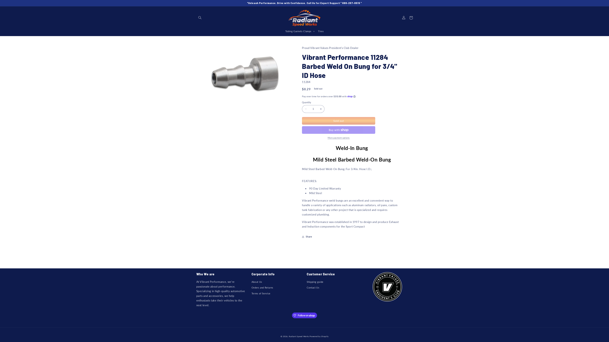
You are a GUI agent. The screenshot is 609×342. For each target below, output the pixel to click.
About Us (257, 281)
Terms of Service (261, 293)
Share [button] (309, 236)
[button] (200, 17)
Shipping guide (315, 281)
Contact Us (313, 287)
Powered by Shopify (319, 336)
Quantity (306, 102)
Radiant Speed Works (299, 336)
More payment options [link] (339, 138)
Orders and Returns (262, 287)
